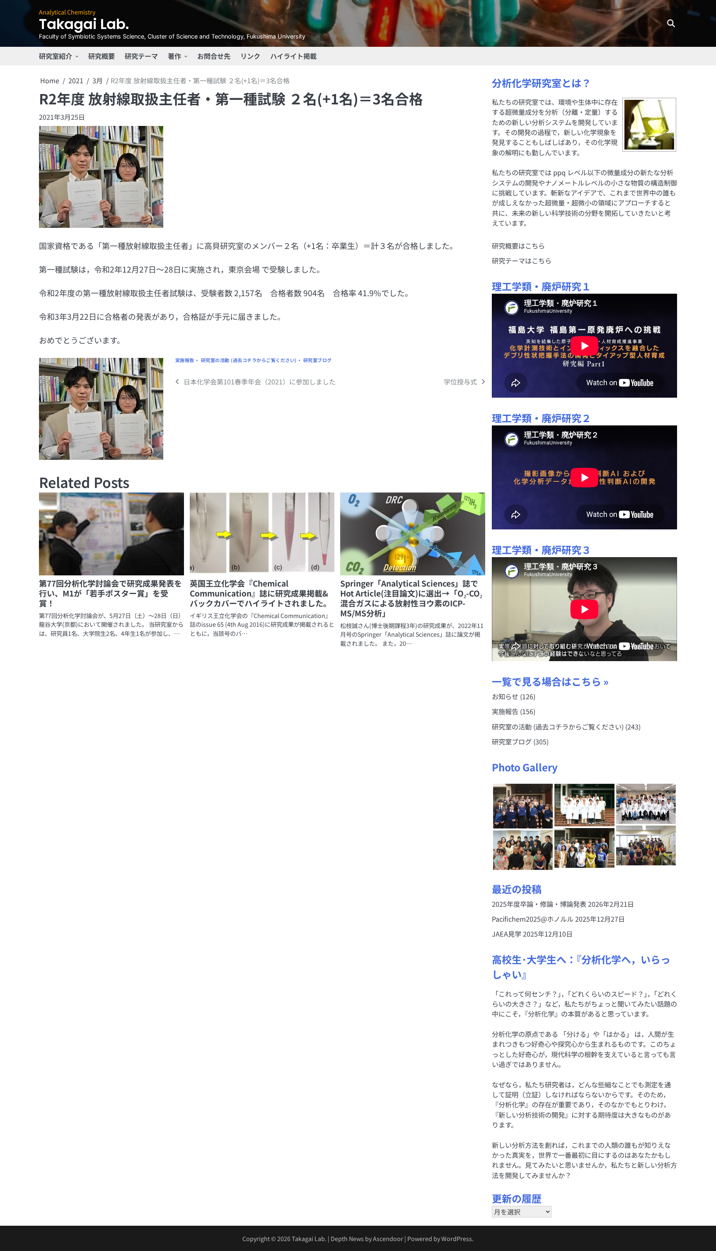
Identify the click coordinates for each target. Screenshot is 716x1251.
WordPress (456, 1238)
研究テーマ (141, 56)
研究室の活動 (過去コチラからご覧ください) (249, 360)
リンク (250, 56)
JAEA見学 (506, 934)
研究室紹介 (55, 56)
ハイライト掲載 (293, 56)
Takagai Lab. (84, 24)
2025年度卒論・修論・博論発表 (539, 904)
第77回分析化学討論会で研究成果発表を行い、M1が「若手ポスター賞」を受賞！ (110, 593)
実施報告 (184, 360)
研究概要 (101, 56)
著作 (174, 56)
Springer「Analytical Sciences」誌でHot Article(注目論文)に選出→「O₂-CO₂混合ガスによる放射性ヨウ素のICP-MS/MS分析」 (411, 597)
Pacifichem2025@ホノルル (532, 919)
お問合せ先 (213, 56)
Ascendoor (388, 1238)
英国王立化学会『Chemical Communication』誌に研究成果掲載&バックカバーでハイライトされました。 (260, 593)
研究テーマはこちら (522, 261)
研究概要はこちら (518, 246)
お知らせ (505, 696)
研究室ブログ (317, 360)
